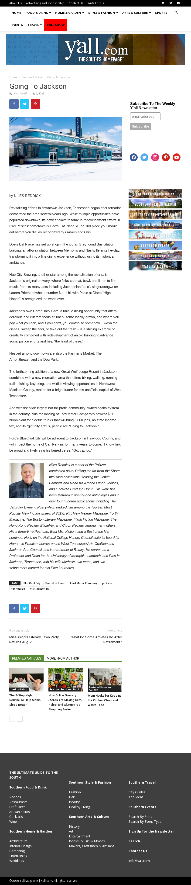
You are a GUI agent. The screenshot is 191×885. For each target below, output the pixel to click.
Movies (99, 841)
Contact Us (76, 3)
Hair (72, 797)
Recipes (15, 797)
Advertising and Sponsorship (45, 3)
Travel (33, 25)
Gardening (17, 851)
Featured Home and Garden (101, 688)
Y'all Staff (20, 93)
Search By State (141, 816)
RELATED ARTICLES (26, 658)
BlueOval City (32, 583)
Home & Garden (68, 12)
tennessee (18, 588)
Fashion (75, 792)
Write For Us (96, 3)
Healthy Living (19, 689)
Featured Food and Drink (65, 689)
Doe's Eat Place (55, 583)
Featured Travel (32, 77)
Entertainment (79, 836)
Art (71, 831)
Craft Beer (17, 807)
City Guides (137, 792)
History (74, 826)
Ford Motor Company (83, 583)
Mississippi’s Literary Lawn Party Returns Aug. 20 (34, 639)
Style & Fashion (101, 12)
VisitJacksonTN (39, 588)
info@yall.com (139, 860)
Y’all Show (55, 25)
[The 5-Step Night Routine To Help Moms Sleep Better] (26, 679)
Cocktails (16, 816)
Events (17, 25)
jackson (107, 583)
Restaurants (18, 802)
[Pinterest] (170, 3)
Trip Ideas (136, 797)
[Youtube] (178, 3)
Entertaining (18, 856)
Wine (13, 821)
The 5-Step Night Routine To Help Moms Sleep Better (25, 700)
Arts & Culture (135, 12)
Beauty (74, 802)
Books (74, 841)
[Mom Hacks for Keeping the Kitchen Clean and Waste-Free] (105, 680)
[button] (176, 12)
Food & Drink (37, 12)
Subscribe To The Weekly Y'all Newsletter (152, 106)
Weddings (16, 860)
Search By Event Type (145, 821)
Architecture (18, 841)
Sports (161, 12)
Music (85, 841)
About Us (15, 3)
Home (16, 12)
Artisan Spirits (19, 811)
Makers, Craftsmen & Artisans (91, 846)
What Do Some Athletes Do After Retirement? (96, 639)
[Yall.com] (95, 49)
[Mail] (162, 3)
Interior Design (20, 846)
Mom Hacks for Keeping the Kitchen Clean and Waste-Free (105, 700)
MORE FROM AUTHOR (63, 658)
